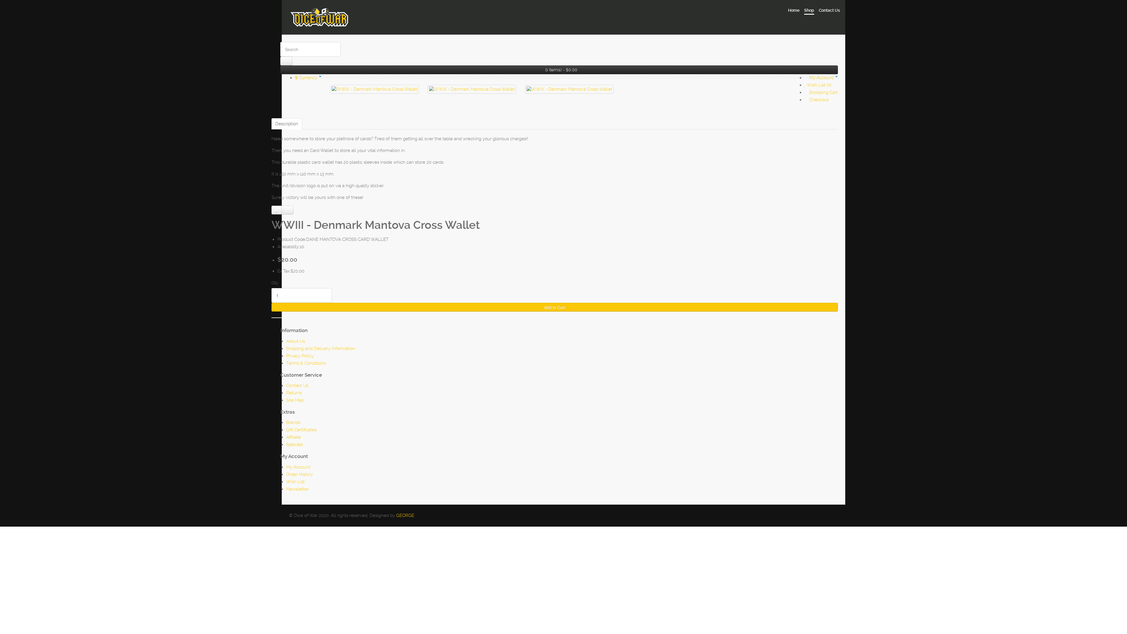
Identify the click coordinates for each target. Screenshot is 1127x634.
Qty (274, 282)
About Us (295, 341)
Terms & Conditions (306, 363)
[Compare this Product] (287, 210)
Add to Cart (554, 307)
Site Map (295, 400)
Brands (293, 422)
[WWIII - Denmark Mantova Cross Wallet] (374, 89)
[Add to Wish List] (276, 210)
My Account (298, 467)
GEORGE (405, 515)
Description (286, 123)
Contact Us (297, 385)
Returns (294, 392)
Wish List (295, 481)
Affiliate (293, 437)
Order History (299, 474)
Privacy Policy (300, 356)
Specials (294, 444)
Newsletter (297, 489)
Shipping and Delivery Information (320, 348)
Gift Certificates (301, 429)
